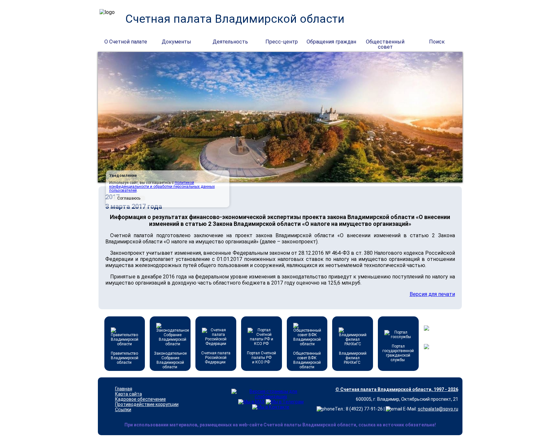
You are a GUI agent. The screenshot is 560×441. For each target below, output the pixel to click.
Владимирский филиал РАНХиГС (353, 358)
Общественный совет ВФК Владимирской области (307, 360)
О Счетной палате (125, 42)
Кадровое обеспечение (140, 399)
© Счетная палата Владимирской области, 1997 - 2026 (396, 389)
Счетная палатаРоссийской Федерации (215, 357)
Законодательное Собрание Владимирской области (170, 360)
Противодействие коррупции (147, 404)
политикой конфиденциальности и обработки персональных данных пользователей (162, 186)
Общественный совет (385, 42)
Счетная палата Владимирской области (234, 19)
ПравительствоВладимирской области (124, 358)
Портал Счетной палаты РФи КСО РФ (261, 357)
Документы (176, 42)
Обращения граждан (331, 42)
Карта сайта (128, 394)
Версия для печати (432, 294)
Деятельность (230, 42)
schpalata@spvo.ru (438, 408)
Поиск (437, 42)
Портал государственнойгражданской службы (398, 353)
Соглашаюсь (128, 198)
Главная (123, 388)
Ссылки (123, 409)
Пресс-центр (281, 42)
